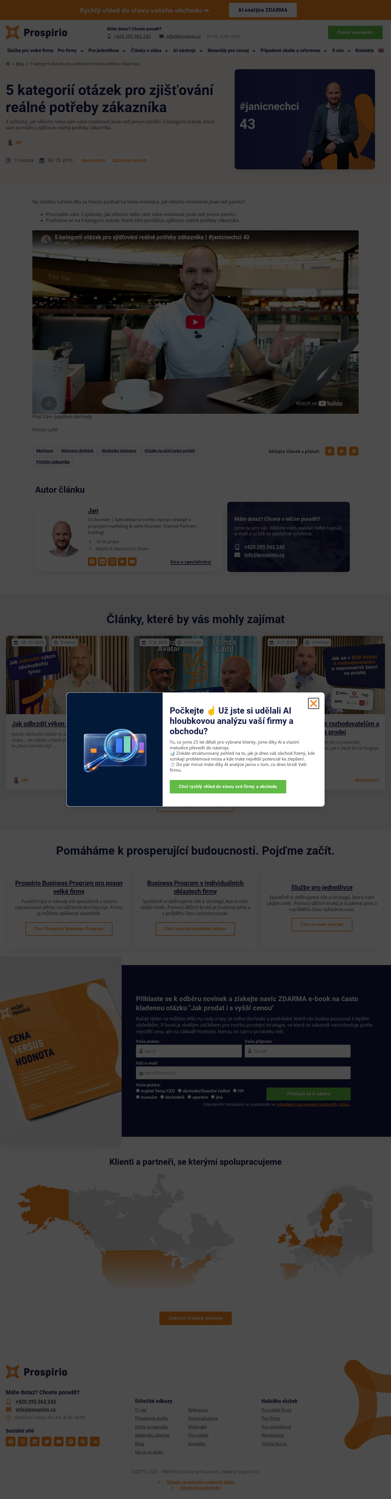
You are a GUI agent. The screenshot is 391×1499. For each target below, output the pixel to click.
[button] (314, 703)
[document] (195, 749)
